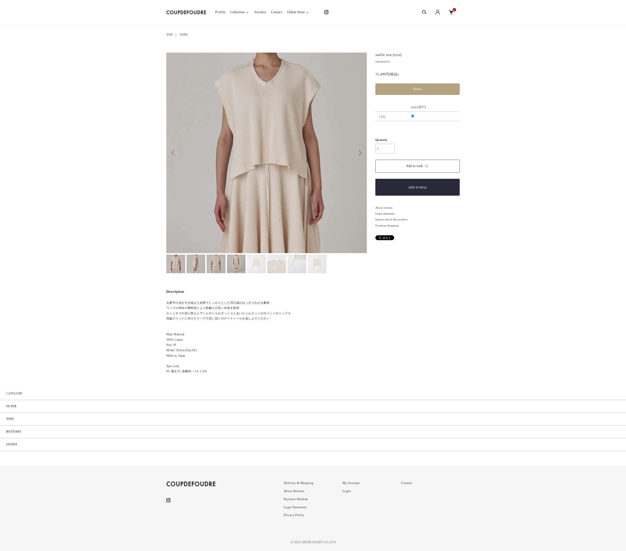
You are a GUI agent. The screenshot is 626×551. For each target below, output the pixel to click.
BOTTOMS (13, 431)
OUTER (11, 406)
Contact (276, 12)
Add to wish (414, 166)
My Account (351, 483)
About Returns (294, 491)
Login (346, 491)
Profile (220, 12)
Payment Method (296, 499)
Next (359, 153)
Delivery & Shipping (298, 483)
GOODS (11, 444)
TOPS (184, 34)
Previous (173, 153)
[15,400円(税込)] (416, 116)
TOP (169, 34)
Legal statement (384, 213)
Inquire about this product (391, 219)
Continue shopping (387, 225)
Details (417, 89)
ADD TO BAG (417, 187)
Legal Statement (295, 507)
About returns (383, 207)
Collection (237, 12)
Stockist (260, 12)
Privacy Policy (294, 515)
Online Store (296, 12)
